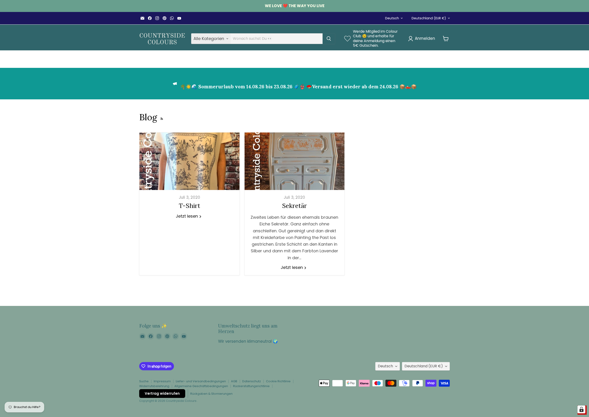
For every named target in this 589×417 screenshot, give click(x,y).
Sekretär (294, 206)
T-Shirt (189, 206)
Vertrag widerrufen (162, 393)
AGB (234, 381)
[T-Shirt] (189, 161)
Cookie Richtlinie (278, 381)
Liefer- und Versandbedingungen (201, 381)
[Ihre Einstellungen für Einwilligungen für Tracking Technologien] (581, 409)
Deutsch (392, 18)
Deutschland (429, 18)
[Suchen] (329, 38)
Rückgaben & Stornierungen (211, 393)
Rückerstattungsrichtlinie (251, 386)
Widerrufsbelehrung (154, 386)
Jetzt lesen (187, 216)
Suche (144, 381)
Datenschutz (251, 381)
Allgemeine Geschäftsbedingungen (201, 386)
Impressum (162, 381)
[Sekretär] (295, 161)
